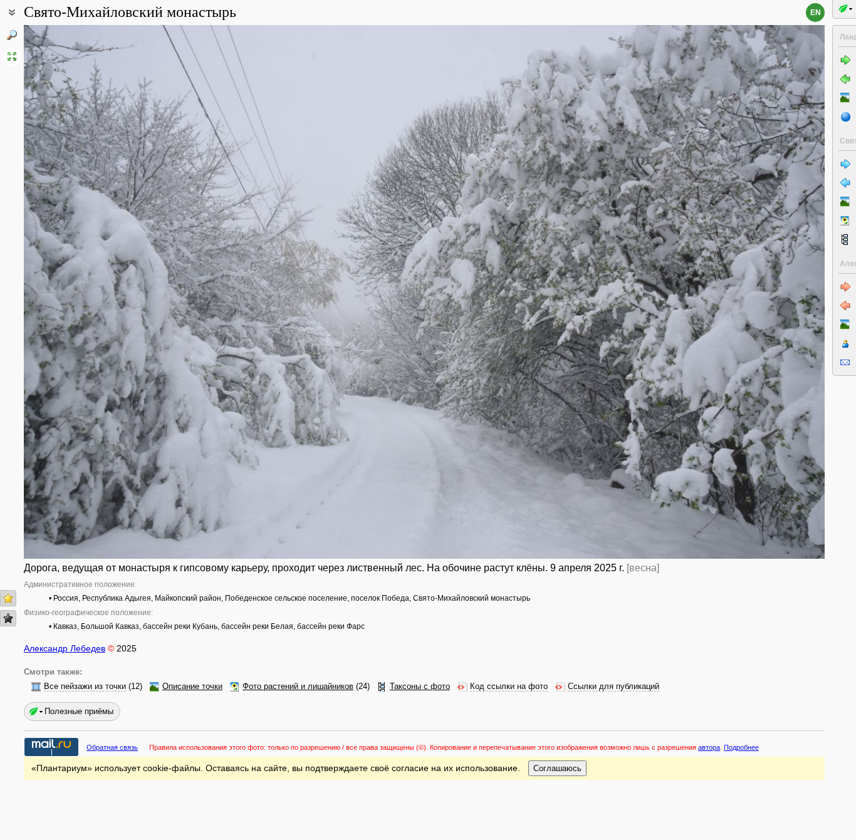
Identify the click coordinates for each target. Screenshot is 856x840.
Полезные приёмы (78, 711)
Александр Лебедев (64, 648)
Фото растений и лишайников (298, 686)
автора (709, 747)
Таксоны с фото (420, 686)
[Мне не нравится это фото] (8, 618)
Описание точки (192, 686)
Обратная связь (112, 747)
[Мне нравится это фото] (8, 598)
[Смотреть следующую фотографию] (741, 292)
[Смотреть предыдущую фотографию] (107, 292)
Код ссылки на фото (509, 686)
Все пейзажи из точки (85, 686)
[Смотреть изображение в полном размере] (12, 56)
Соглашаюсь (557, 768)
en (815, 12)
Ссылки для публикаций (613, 686)
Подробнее (741, 747)
